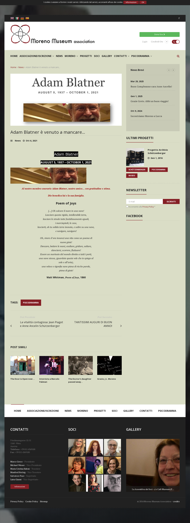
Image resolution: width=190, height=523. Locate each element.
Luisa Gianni (15, 479)
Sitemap (44, 501)
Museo (132, 175)
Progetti (86, 56)
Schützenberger (137, 169)
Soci (97, 56)
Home (14, 56)
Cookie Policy (31, 501)
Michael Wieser (17, 465)
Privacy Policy (148, 206)
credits (176, 501)
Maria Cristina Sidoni (20, 468)
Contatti (120, 56)
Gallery (107, 56)
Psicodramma (140, 56)
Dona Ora (159, 34)
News (59, 56)
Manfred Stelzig (18, 472)
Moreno (70, 56)
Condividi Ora (157, 41)
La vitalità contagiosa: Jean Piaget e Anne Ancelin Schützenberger (41, 324)
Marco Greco (16, 461)
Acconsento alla (142, 206)
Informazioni (131, 2)
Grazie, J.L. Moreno (106, 379)
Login (144, 41)
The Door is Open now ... (22, 379)
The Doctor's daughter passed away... (79, 380)
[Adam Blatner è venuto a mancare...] (66, 123)
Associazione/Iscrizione (35, 56)
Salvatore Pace (17, 475)
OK (143, 2)
